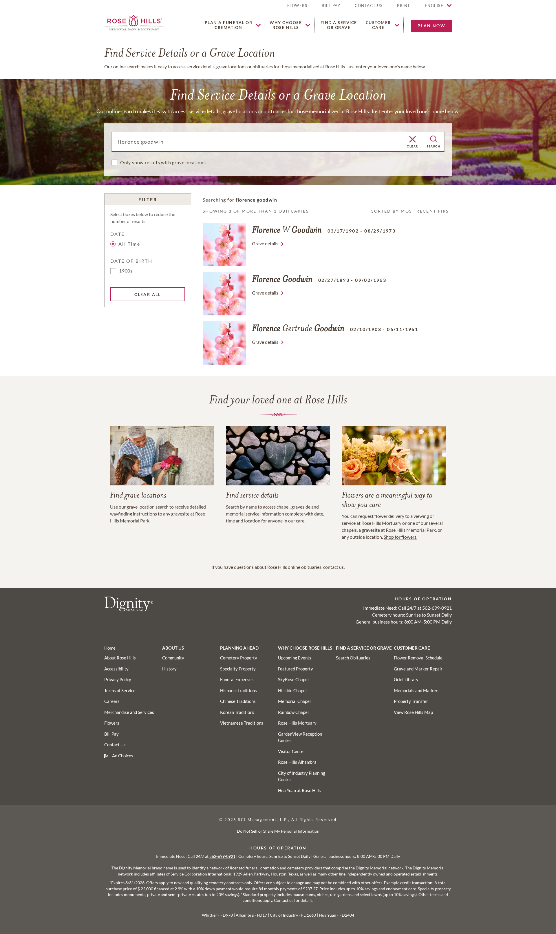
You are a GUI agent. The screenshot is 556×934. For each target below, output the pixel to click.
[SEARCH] (433, 139)
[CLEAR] (412, 140)
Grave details (265, 243)
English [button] (434, 5)
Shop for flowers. (400, 537)
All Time (129, 243)
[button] (404, 8)
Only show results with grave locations (163, 162)
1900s (126, 270)
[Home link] (134, 22)
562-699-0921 (437, 608)
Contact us (283, 900)
